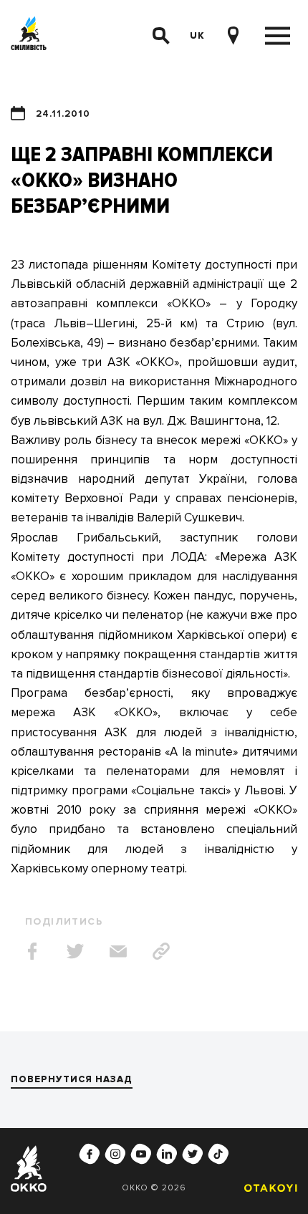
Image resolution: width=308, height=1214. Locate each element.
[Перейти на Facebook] (89, 1154)
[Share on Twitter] (75, 951)
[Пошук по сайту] (161, 36)
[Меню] (277, 36)
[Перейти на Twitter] (192, 1154)
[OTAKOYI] (267, 1187)
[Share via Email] (118, 951)
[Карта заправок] (233, 36)
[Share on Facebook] (32, 951)
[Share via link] (161, 951)
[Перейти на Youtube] (141, 1154)
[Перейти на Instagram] (115, 1154)
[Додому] (29, 36)
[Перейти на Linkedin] (167, 1154)
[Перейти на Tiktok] (218, 1154)
